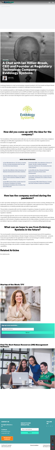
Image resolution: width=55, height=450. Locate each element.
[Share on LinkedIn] (53, 444)
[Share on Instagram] (53, 448)
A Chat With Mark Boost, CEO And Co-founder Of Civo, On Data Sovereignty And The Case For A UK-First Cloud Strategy (14, 164)
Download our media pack (7, 438)
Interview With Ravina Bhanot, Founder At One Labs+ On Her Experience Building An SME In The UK (14, 177)
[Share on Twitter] (53, 441)
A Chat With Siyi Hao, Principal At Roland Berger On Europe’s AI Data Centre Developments (39, 172)
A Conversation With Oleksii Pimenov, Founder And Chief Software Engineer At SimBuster (40, 182)
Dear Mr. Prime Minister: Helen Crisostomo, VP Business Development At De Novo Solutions (14, 171)
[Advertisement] (27, 18)
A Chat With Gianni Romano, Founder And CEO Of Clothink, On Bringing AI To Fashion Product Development (40, 177)
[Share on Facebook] (53, 438)
